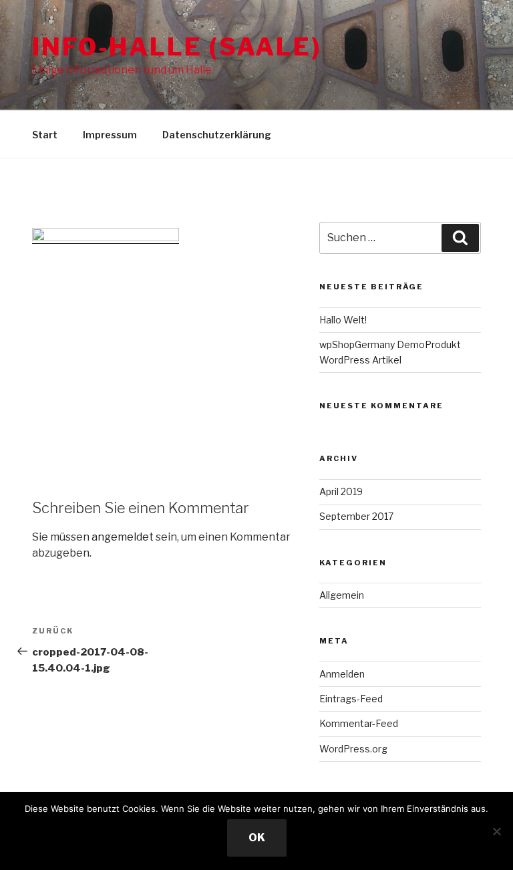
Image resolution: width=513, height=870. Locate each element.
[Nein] (496, 831)
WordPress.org (353, 748)
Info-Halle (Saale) (176, 46)
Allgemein (341, 595)
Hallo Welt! (343, 319)
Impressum (110, 134)
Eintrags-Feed (351, 698)
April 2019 (341, 491)
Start (44, 134)
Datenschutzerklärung (216, 134)
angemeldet (123, 537)
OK (256, 837)
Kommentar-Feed (358, 723)
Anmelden (342, 674)
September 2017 (356, 516)
